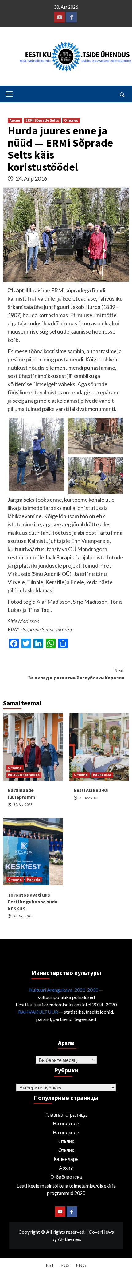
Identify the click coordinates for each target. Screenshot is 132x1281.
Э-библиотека (66, 1177)
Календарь (66, 1159)
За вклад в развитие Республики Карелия (76, 674)
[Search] (122, 95)
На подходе (66, 1123)
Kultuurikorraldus (24, 774)
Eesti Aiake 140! (91, 790)
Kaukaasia (102, 774)
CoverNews (101, 1232)
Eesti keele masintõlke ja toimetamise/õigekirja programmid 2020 (66, 1189)
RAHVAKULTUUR (38, 1012)
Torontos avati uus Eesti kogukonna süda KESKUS (32, 902)
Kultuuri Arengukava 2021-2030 (63, 990)
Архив (15, 120)
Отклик (71, 120)
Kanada (33, 879)
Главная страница (66, 1115)
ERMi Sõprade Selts (42, 120)
